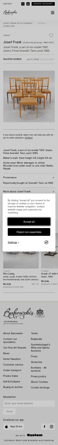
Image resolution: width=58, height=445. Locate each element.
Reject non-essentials (29, 232)
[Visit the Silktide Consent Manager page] (46, 242)
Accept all (29, 221)
